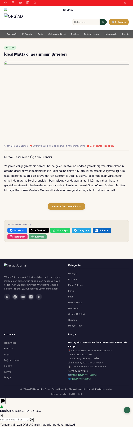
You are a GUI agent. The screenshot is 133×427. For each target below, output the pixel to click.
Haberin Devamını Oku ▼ (66, 206)
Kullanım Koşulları (59, 394)
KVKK (79, 394)
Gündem (72, 320)
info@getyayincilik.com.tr (84, 374)
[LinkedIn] (27, 3)
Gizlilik (72, 394)
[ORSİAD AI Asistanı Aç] (3, 401)
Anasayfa (12, 34)
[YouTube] (20, 3)
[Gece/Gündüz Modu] (125, 3)
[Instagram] (13, 3)
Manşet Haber (75, 325)
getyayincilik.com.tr (81, 378)
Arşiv (40, 34)
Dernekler (73, 308)
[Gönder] (32, 420)
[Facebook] (5, 3)
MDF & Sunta (75, 302)
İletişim (126, 34)
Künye (7, 371)
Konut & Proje (75, 285)
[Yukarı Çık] (127, 410)
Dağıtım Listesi (91, 34)
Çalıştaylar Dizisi (57, 34)
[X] (35, 3)
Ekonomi (72, 279)
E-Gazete (27, 34)
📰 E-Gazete (119, 22)
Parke (71, 291)
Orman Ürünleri (76, 314)
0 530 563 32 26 (79, 370)
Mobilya (72, 273)
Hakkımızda (111, 34)
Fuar (70, 296)
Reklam (75, 34)
